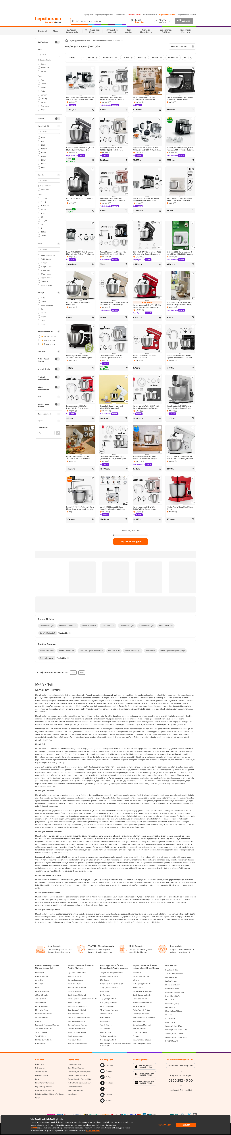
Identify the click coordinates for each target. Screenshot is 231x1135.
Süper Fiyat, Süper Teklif (104, 15)
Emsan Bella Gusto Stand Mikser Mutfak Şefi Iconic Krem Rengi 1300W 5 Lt (147, 457)
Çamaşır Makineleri (42, 976)
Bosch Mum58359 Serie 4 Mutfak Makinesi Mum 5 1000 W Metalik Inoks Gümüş (147, 149)
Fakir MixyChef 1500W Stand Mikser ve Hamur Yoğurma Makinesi (180, 98)
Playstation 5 (170, 1007)
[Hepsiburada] (48, 19)
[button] (80, 109)
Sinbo (43, 91)
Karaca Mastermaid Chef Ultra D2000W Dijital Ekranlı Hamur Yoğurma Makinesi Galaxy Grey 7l (145, 98)
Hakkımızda (39, 1064)
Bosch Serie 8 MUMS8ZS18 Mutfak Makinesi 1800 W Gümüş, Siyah (146, 199)
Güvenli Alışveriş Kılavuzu (44, 1090)
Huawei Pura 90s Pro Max (174, 992)
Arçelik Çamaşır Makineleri (77, 1006)
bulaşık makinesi (49, 865)
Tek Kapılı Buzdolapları (108, 1036)
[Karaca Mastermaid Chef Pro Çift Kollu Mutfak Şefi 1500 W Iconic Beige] (113, 286)
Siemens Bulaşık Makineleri (142, 991)
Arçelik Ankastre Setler (76, 1014)
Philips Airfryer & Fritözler (142, 1010)
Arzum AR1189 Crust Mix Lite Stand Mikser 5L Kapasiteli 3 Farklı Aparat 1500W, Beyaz (179, 199)
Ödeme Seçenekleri (75, 1087)
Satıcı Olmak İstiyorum (76, 1068)
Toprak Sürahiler (106, 1025)
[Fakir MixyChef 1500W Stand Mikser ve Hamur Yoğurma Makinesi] (180, 81)
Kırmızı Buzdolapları (107, 1006)
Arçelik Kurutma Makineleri (77, 1044)
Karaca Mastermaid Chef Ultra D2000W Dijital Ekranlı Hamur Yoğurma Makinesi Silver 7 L (111, 357)
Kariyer (37, 1079)
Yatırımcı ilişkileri (41, 1072)
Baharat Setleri (138, 988)
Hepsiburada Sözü (171, 970)
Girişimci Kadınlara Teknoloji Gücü (80, 1079)
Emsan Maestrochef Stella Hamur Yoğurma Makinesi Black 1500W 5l (179, 357)
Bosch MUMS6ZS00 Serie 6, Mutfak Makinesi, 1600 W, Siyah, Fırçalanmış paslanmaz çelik (79, 253)
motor (184, 706)
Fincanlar (136, 1036)
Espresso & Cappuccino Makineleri (47, 1025)
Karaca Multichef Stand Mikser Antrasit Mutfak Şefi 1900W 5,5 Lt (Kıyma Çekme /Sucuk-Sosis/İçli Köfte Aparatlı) (113, 98)
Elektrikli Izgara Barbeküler (142, 1002)
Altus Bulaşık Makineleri (76, 1021)
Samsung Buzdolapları (141, 1014)
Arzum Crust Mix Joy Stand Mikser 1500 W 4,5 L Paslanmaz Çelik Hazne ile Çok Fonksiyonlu (180, 457)
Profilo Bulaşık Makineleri (142, 1044)
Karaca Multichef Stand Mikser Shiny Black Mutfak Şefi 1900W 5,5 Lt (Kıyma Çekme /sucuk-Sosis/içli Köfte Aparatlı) (113, 253)
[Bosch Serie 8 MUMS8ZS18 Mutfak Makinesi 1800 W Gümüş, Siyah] (147, 182)
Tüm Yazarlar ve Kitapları (174, 974)
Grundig (44, 98)
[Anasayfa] (66, 40)
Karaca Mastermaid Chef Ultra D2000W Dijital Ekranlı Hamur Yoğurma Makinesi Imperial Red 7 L (79, 407)
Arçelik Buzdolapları (75, 976)
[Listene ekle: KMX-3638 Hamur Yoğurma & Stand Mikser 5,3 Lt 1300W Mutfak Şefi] (193, 222)
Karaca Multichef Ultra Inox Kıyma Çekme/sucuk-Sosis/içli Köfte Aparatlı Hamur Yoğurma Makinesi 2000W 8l (113, 457)
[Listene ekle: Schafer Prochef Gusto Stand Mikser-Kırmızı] (193, 478)
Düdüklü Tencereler (140, 1032)
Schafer (44, 95)
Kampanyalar (120, 15)
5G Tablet (168, 1015)
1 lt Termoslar (105, 1029)
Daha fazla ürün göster (130, 541)
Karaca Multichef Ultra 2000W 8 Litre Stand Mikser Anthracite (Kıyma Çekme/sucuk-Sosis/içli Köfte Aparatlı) (147, 407)
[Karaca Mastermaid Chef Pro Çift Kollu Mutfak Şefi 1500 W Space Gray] (80, 131)
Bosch (43, 64)
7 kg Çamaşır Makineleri (108, 999)
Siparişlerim (88, 15)
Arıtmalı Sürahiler (106, 1014)
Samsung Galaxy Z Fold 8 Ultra (176, 1030)
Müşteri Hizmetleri (150, 15)
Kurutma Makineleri (42, 991)
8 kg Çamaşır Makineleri (108, 1040)
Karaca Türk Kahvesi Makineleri (79, 1017)
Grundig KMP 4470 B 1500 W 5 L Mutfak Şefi (78, 303)
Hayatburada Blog (74, 1064)
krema (90, 798)
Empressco (45, 106)
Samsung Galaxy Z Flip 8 (174, 1033)
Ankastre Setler (40, 1002)
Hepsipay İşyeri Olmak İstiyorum (79, 1072)
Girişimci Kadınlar (134, 15)
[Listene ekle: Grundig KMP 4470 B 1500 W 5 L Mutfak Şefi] (92, 273)
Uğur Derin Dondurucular (76, 973)
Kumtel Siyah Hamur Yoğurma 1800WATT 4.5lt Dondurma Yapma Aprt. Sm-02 (79, 357)
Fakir (43, 80)
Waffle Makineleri (41, 1017)
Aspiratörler (137, 973)
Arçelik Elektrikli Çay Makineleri (144, 1017)
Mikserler (136, 980)
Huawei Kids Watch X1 (173, 989)
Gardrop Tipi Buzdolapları (109, 976)
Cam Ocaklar (105, 991)
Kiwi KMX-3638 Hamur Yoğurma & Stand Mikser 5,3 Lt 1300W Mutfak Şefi (179, 253)
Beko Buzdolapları (74, 991)
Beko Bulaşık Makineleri (141, 976)
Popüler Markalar (171, 981)
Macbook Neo (170, 1000)
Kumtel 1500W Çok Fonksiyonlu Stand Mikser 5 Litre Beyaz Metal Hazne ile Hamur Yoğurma (80, 508)
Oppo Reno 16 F (171, 1022)
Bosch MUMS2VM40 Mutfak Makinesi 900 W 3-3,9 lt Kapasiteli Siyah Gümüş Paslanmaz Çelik (80, 98)
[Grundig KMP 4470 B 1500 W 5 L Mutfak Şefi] (80, 286)
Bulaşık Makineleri (41, 1006)
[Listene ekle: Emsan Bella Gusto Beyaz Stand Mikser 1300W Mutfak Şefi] (126, 377)
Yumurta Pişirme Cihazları (142, 1040)
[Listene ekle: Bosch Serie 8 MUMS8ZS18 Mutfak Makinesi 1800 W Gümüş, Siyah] (159, 169)
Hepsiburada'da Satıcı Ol (187, 15)
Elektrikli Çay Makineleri (44, 1040)
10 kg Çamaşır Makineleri (109, 988)
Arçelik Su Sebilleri (74, 1040)
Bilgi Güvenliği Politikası (43, 1087)
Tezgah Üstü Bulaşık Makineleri (111, 973)
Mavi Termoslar (105, 1032)
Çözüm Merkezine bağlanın (180, 1065)
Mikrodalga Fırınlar (41, 1010)
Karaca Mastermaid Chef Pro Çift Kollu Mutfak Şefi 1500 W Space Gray (80, 149)
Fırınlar (37, 988)
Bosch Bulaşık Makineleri (77, 995)
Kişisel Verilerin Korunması (44, 1083)
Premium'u (50, 22)
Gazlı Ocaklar (105, 1021)
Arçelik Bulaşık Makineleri (77, 988)
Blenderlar (39, 984)
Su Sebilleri (39, 980)
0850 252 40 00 (180, 1080)
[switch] (57, 42)
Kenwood (44, 102)
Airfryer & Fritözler (41, 995)
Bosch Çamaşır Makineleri (142, 995)
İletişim (37, 1098)
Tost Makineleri (40, 999)
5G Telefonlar (170, 1018)
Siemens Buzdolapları (75, 980)
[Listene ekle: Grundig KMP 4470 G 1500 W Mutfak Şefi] (92, 169)
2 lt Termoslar (105, 995)
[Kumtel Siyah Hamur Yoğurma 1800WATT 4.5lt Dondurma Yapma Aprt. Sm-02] (80, 339)
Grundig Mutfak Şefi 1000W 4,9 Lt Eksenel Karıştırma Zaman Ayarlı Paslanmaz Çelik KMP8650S (179, 407)
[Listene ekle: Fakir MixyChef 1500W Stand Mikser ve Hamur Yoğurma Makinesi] (193, 68)
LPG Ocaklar (104, 980)
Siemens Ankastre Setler (76, 1029)
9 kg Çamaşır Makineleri (108, 1002)
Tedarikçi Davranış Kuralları (77, 1075)
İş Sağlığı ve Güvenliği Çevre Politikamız (49, 1094)
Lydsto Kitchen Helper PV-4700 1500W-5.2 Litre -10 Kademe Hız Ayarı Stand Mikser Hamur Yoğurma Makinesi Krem (79, 457)
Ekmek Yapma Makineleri (142, 1025)
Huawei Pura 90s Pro (172, 996)
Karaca (43, 71)
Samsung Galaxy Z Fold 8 (174, 1026)
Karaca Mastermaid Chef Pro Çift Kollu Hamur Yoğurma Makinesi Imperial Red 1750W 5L (147, 306)
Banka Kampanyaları (75, 1090)
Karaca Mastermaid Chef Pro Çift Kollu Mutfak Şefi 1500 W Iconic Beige (114, 303)
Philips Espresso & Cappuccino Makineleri (82, 999)
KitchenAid (45, 67)
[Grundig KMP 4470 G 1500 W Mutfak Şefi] (80, 182)
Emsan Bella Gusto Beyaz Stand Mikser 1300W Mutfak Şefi (111, 407)
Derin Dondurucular (140, 999)
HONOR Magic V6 (171, 1041)
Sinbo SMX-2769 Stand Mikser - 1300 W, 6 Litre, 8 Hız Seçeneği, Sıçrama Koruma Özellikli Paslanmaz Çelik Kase (147, 253)
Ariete (43, 110)
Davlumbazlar (40, 1044)
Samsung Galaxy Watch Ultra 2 (176, 1037)
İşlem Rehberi (72, 1094)
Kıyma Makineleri (139, 1006)
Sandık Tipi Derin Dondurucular (111, 984)
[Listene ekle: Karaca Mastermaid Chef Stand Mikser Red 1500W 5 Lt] (159, 326)
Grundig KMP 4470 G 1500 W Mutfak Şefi (79, 199)
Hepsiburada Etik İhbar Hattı (180, 1090)
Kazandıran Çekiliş (172, 1004)
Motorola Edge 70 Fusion (174, 1011)
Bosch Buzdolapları (75, 984)
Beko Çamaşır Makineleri (77, 1010)
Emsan (43, 84)
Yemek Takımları (41, 1036)
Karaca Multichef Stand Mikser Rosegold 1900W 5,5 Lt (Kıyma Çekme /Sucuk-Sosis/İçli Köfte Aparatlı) (114, 199)
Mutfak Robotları (139, 1021)
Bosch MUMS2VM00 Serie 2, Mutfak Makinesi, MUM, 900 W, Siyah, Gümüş (180, 149)
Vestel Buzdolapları (74, 1002)
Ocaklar (38, 1021)
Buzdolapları (39, 973)
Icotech (43, 87)
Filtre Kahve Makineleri (43, 1014)
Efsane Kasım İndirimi (172, 985)
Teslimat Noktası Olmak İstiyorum (79, 1083)
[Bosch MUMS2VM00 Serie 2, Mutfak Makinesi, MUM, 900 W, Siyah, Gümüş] (180, 131)
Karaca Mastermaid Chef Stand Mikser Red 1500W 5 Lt (144, 357)
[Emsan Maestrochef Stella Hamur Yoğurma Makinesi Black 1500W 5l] (180, 339)
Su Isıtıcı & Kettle (41, 1032)
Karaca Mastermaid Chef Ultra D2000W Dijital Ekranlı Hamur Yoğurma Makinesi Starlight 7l (111, 149)
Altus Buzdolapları (139, 1029)
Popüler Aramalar (171, 977)
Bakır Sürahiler (105, 1017)
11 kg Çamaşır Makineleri (109, 1010)
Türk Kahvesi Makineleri (43, 1029)
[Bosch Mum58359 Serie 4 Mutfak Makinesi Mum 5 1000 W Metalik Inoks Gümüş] (147, 131)
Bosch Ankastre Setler (76, 1036)
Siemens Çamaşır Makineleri (78, 1025)
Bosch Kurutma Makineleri (77, 1032)
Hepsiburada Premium (167, 15)
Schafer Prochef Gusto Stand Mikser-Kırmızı (180, 508)
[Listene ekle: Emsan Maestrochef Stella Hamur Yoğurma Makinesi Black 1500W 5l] (193, 326)
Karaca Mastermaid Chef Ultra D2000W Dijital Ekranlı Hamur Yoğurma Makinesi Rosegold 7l (144, 508)
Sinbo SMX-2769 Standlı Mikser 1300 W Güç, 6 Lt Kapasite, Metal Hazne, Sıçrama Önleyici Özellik (180, 303)
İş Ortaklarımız (40, 1068)
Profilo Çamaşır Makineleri (142, 984)
